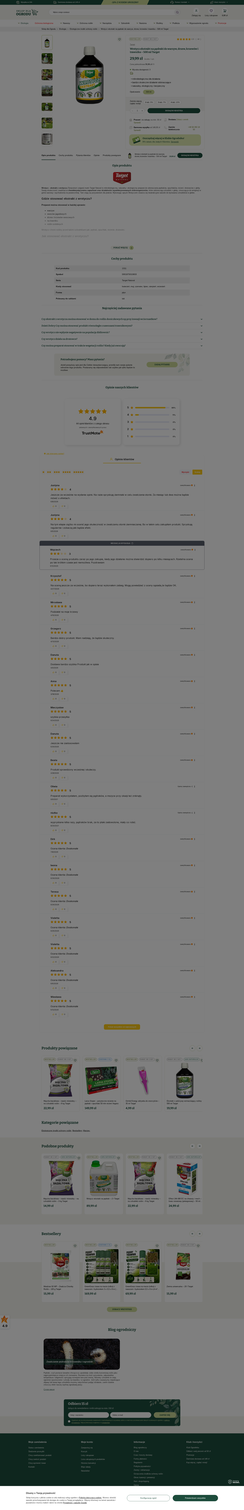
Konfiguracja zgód (148, 1498)
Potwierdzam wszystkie (195, 1498)
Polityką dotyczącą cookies (90, 1498)
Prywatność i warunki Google (75, 1503)
